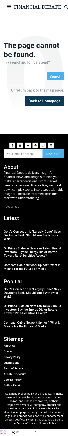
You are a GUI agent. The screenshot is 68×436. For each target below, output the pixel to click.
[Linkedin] (28, 145)
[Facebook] (12, 145)
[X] (51, 145)
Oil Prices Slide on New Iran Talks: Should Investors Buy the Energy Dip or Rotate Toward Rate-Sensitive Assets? (32, 252)
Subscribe (51, 153)
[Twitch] (43, 145)
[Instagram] (20, 145)
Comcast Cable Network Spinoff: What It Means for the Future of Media (32, 266)
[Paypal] (35, 145)
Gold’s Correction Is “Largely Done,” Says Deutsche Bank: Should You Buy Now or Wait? (32, 235)
